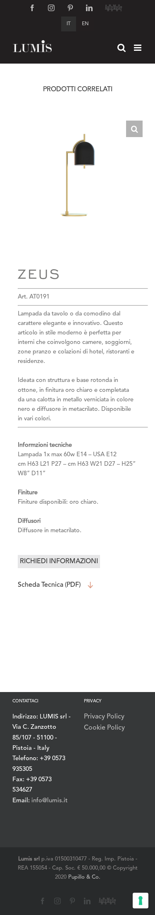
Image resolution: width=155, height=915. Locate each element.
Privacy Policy (104, 717)
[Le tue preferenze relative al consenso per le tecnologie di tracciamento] (140, 900)
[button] (134, 129)
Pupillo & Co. (84, 877)
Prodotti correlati (77, 89)
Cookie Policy (104, 728)
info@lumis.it (49, 801)
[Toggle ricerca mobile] (121, 47)
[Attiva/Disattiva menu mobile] (138, 47)
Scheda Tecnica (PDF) (49, 585)
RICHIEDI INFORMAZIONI (59, 561)
